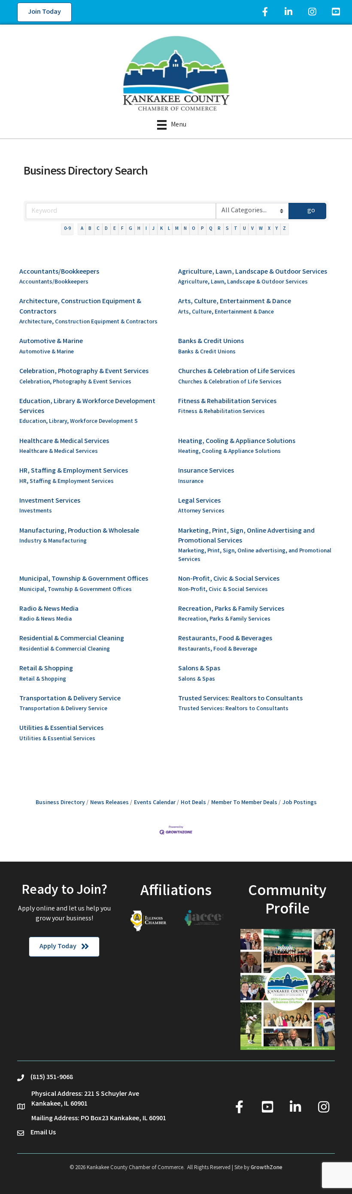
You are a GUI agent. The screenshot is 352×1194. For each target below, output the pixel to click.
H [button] (138, 229)
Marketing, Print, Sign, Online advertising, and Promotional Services (254, 555)
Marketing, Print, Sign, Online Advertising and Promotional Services (246, 536)
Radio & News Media (49, 609)
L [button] (169, 229)
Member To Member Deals (244, 803)
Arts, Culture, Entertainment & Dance (234, 302)
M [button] (177, 229)
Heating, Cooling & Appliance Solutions (236, 441)
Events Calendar (155, 803)
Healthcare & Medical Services (64, 441)
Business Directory (60, 803)
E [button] (114, 229)
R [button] (219, 229)
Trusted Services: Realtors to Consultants (240, 699)
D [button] (106, 229)
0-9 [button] (67, 229)
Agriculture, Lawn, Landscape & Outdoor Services (252, 272)
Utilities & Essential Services (61, 728)
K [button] (161, 229)
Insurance (190, 482)
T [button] (235, 229)
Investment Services (49, 501)
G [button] (130, 229)
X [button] (269, 229)
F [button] (122, 229)
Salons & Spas (199, 669)
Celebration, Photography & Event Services (84, 372)
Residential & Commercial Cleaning (71, 639)
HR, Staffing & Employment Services (73, 471)
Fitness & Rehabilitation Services (227, 402)
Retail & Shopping (46, 669)
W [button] (261, 229)
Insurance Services (206, 471)
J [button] (153, 229)
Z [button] (284, 229)
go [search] (311, 211)
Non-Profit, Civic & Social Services (228, 579)
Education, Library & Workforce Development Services (87, 406)
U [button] (244, 229)
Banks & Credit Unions (211, 342)
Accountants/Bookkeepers (59, 272)
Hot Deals (193, 803)
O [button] (193, 229)
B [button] (89, 229)
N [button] (185, 229)
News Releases (109, 803)
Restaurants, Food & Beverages (225, 639)
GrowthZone (266, 1168)
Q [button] (210, 229)
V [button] (252, 229)
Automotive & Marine (51, 342)
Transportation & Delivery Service (70, 699)
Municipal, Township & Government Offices (83, 579)
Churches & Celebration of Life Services (236, 372)
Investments (35, 511)
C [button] (98, 229)
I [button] (146, 229)
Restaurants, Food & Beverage (217, 649)
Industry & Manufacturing (53, 541)
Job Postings (299, 803)
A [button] (82, 229)
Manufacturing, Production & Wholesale (79, 531)
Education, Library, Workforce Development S (78, 422)
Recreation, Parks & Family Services (231, 609)
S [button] (227, 229)
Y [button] (277, 229)
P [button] (202, 229)
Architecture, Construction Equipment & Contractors (80, 307)
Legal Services (199, 501)
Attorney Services (201, 511)
